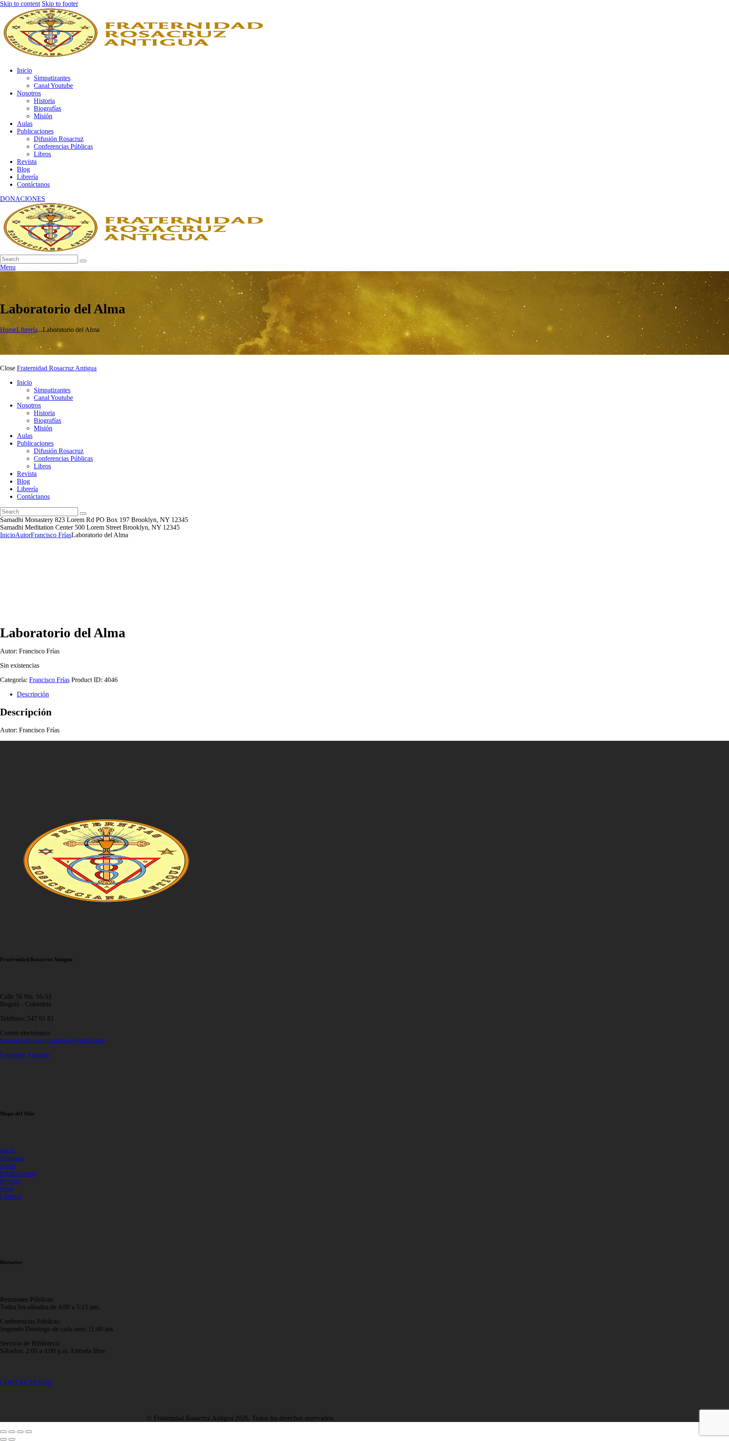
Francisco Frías (51, 534)
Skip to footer (60, 3)
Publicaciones (18, 1173)
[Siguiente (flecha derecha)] (11, 1439)
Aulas (8, 1165)
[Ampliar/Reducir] (3, 1431)
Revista (10, 1181)
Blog (6, 1188)
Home (8, 329)
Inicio (7, 534)
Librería (27, 329)
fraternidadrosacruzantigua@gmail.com (52, 1040)
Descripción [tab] (33, 694)
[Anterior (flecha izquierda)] (3, 1439)
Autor (23, 534)
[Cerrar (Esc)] (28, 1431)
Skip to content (20, 3)
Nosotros (12, 1158)
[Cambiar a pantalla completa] (11, 1431)
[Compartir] (20, 1431)
